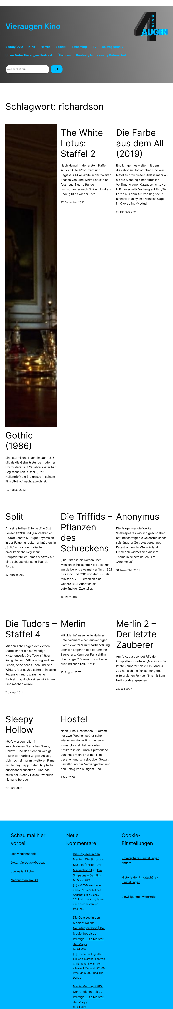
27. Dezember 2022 (72, 202)
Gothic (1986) (19, 440)
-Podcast (28, 862)
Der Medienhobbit (23, 854)
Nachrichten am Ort (24, 880)
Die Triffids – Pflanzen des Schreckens (86, 532)
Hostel (74, 719)
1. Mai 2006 (68, 777)
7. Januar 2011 (14, 692)
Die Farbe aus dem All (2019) (140, 143)
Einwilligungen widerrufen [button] (139, 896)
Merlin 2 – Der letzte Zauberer (136, 634)
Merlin (73, 624)
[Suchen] (57, 69)
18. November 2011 (128, 570)
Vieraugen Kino (32, 26)
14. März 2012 (69, 597)
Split (14, 516)
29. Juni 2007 (13, 788)
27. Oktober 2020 (126, 212)
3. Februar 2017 (15, 574)
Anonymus (137, 516)
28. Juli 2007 (124, 688)
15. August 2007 (71, 672)
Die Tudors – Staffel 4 (31, 629)
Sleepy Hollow (19, 724)
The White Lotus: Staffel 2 (82, 143)
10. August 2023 (15, 489)
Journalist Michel (22, 871)
